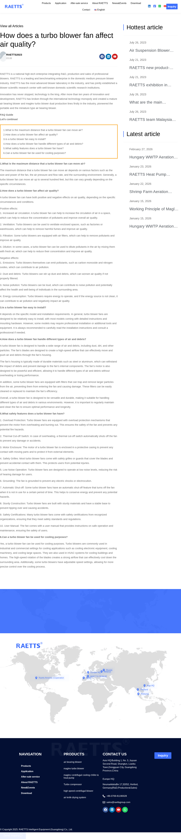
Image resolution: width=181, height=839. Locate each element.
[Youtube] (115, 56)
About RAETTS (100, 3)
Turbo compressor (73, 784)
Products (46, 3)
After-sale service (79, 3)
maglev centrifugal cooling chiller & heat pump (81, 776)
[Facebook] (102, 56)
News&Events (119, 3)
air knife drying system (75, 797)
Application (60, 3)
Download (136, 3)
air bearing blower (73, 762)
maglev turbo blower (74, 768)
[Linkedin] (108, 56)
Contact (86, 10)
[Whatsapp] (125, 810)
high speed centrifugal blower (78, 791)
